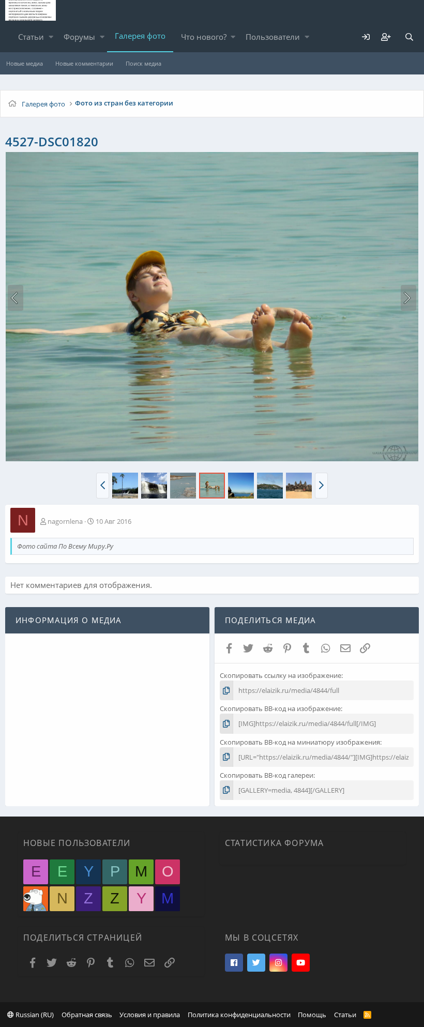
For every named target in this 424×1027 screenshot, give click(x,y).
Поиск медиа (143, 63)
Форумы (79, 37)
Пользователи (273, 37)
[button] (51, 37)
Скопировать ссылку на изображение (280, 675)
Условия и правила (149, 1014)
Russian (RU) (34, 1014)
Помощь (312, 1014)
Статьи (31, 37)
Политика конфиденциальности (239, 1014)
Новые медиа (24, 63)
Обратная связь (87, 1014)
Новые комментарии (84, 63)
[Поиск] (409, 37)
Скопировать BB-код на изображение (280, 708)
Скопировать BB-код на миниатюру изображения (300, 742)
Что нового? (203, 37)
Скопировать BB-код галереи (266, 775)
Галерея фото (140, 36)
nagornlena (65, 521)
